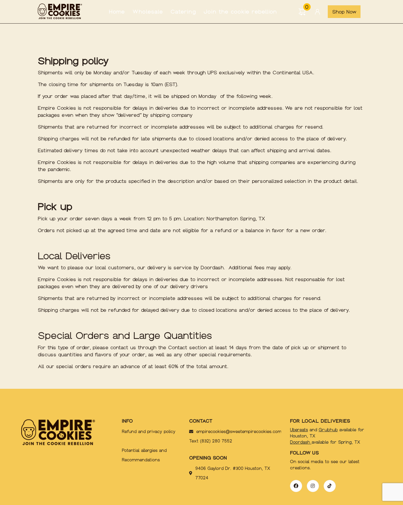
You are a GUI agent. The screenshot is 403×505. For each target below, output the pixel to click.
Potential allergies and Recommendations (144, 455)
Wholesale (147, 11)
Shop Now (344, 12)
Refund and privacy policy (149, 431)
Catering (183, 11)
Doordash (301, 442)
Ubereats (299, 429)
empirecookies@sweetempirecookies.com (227, 431)
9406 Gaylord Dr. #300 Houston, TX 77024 (232, 473)
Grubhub (328, 429)
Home (117, 11)
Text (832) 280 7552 (210, 441)
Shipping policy (137, 441)
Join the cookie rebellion (240, 11)
